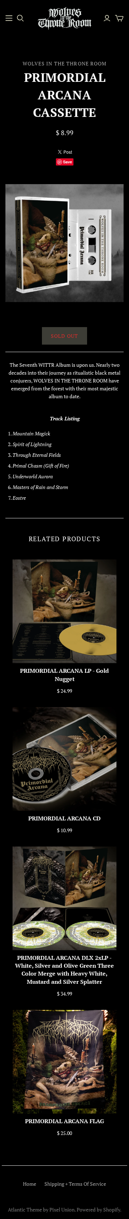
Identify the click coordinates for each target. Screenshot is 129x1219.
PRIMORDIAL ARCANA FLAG (64, 1121)
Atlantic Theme (25, 1209)
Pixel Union (62, 1209)
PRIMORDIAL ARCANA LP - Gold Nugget (64, 674)
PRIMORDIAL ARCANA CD (64, 818)
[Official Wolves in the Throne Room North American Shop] (9, 18)
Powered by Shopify (98, 1209)
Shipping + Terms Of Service (75, 1183)
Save (67, 161)
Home (29, 1183)
